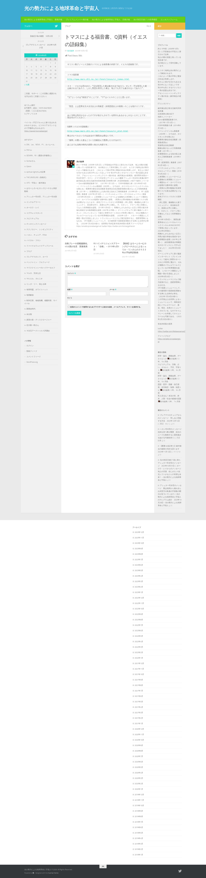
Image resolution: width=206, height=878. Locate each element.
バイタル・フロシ (33, 240)
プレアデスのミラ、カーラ (37, 257)
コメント (71, 273)
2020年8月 (139, 751)
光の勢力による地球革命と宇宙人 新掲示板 (43, 19)
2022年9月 (139, 614)
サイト (69, 298)
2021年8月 (139, 685)
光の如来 (70, 51)
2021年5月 (139, 702)
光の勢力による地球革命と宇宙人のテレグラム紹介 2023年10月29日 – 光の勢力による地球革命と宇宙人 (169, 500)
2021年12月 (139, 663)
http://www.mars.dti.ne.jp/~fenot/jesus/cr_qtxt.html (97, 131)
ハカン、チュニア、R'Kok (36, 235)
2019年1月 (139, 855)
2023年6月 (139, 565)
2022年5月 (139, 636)
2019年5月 (139, 833)
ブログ (68, 26)
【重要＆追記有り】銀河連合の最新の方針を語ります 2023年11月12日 (169, 449)
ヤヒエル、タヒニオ (34, 279)
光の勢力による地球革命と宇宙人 (61, 8)
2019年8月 (139, 816)
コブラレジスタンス (34, 213)
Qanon (28, 166)
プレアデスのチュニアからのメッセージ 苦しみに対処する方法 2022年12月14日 (169, 418)
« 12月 (26, 85)
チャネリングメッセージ (36, 224)
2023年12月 (139, 532)
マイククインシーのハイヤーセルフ (40, 268)
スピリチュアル (32, 218)
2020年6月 (139, 762)
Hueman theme (53, 873)
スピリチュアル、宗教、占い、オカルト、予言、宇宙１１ (169, 367)
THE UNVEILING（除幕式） (36, 177)
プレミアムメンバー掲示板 (77, 19)
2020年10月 (139, 740)
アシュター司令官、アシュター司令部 (41, 197)
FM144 (29, 150)
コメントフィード (33, 357)
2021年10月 (139, 674)
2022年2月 (139, 652)
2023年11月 (139, 538)
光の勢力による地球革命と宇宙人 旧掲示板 (111, 19)
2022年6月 (139, 631)
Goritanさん (30, 161)
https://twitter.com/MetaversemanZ (171, 331)
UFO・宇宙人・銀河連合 (36, 183)
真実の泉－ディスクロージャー (39, 320)
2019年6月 (139, 827)
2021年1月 (139, 723)
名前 (70, 290)
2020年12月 (139, 729)
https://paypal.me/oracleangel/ (36, 131)
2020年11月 (139, 734)
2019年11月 (139, 800)
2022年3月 (139, 647)
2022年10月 (139, 609)
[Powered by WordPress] (33, 873)
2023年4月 (139, 576)
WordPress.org (32, 362)
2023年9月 (139, 549)
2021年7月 (139, 691)
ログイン (30, 346)
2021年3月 (139, 713)
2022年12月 (139, 598)
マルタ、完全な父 (33, 273)
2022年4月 (139, 641)
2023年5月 (139, 570)
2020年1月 (139, 789)
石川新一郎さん (32, 325)
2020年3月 (139, 778)
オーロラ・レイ (32, 208)
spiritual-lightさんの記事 (35, 172)
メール (112, 290)
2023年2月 (139, 587)
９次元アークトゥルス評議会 (38, 331)
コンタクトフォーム (169, 19)
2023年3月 (139, 581)
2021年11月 (139, 669)
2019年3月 (139, 844)
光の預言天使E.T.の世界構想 (145, 19)
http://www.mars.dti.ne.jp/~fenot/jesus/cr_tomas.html (98, 79)
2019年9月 (139, 811)
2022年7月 (139, 625)
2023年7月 (139, 559)
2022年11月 (139, 603)
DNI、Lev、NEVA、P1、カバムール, (40, 145)
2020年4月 (139, 773)
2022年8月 (139, 620)
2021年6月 (139, 696)
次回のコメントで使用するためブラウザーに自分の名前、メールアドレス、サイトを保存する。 (106, 307)
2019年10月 (139, 805)
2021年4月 (139, 707)
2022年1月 (139, 658)
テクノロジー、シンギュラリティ (39, 229)
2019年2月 (139, 849)
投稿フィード (31, 351)
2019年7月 (139, 822)
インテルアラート (33, 202)
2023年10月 (139, 543)
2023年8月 (139, 554)
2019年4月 (139, 838)
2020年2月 (139, 784)
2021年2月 (139, 718)
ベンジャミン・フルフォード (38, 262)
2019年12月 (139, 795)
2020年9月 (139, 745)
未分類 (29, 314)
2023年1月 (139, 592)
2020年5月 (139, 767)
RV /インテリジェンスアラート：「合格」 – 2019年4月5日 (106, 246)
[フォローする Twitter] (56, 26)
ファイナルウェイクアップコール (39, 246)
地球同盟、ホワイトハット (37, 290)
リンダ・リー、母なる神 (36, 284)
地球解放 (30, 295)
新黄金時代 (30, 309)
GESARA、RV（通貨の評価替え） (39, 155)
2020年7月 (139, 756)
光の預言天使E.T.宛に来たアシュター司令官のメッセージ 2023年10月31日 (169, 463)
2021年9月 (139, 680)
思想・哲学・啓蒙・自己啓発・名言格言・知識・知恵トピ (169, 387)
